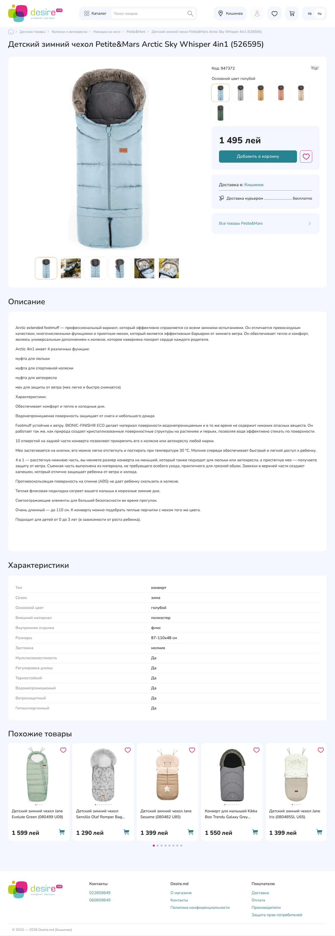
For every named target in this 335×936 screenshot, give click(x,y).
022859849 (99, 893)
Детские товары (33, 31)
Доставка (260, 893)
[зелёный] (220, 113)
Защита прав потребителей (277, 915)
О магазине (181, 893)
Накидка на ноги (106, 31)
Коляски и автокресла (69, 31)
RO (310, 13)
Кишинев (254, 185)
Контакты (179, 900)
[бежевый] (240, 93)
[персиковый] (281, 93)
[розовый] (301, 93)
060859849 (99, 900)
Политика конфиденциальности (200, 907)
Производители (266, 907)
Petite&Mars (136, 31)
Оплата (258, 900)
